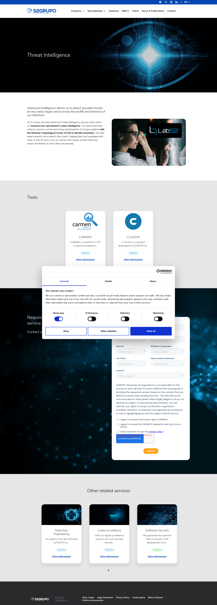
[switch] (92, 318)
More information (85, 259)
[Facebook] (160, 2)
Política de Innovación (92, 600)
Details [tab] (108, 281)
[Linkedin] (176, 2)
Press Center (88, 597)
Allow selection (108, 331)
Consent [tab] (64, 281)
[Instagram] (171, 2)
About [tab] (153, 281)
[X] (166, 2)
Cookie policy (138, 597)
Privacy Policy (122, 597)
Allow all (151, 331)
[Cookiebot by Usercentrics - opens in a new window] (159, 271)
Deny (66, 331)
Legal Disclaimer (105, 597)
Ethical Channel (155, 597)
